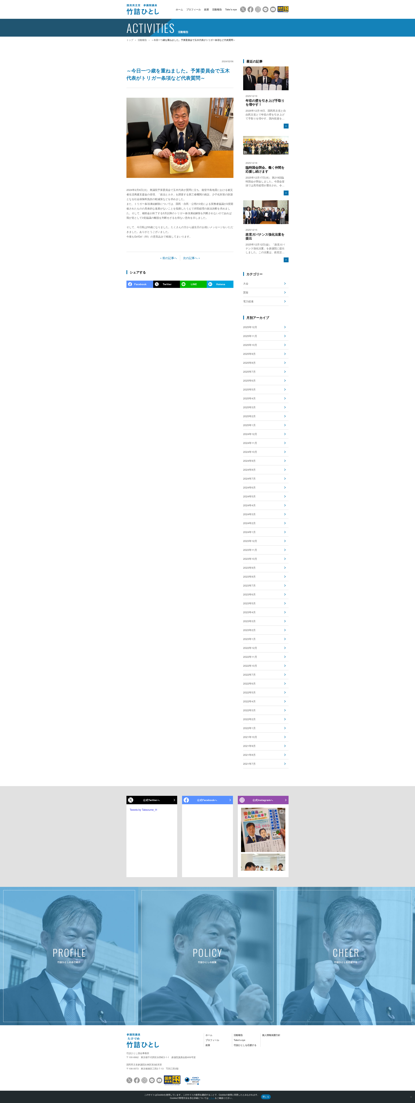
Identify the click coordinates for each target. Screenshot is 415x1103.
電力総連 (248, 301)
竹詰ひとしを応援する (245, 1045)
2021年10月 (250, 737)
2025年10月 (250, 345)
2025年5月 (249, 389)
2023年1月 (249, 639)
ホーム (179, 9)
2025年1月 (249, 425)
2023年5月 (249, 603)
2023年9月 (249, 567)
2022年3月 (249, 710)
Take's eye (231, 9)
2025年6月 (249, 380)
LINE (194, 284)
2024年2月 (249, 523)
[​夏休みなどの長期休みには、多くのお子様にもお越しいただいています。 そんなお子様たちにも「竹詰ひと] (263, 830)
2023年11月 (250, 550)
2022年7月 (249, 674)
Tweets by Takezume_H (143, 810)
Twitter (167, 284)
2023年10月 (250, 559)
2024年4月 (249, 505)
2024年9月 (249, 461)
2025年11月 (250, 336)
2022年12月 (250, 648)
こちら (211, 1098)
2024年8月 (249, 469)
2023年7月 (249, 585)
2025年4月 (249, 398)
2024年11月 (250, 443)
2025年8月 (249, 363)
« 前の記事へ (168, 258)
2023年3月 (249, 621)
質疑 (245, 292)
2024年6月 (249, 487)
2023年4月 (249, 612)
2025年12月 (250, 327)
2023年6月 (249, 594)
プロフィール (193, 9)
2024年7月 (249, 478)
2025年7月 (249, 371)
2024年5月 (249, 496)
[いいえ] (411, 1096)
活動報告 (217, 9)
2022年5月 (249, 692)
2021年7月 (249, 764)
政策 (206, 9)
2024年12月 (250, 434)
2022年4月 (249, 701)
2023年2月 (249, 630)
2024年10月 (250, 452)
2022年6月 (249, 683)
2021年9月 (249, 746)
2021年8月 (249, 755)
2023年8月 (249, 576)
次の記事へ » (191, 258)
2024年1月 (249, 532)
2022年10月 (250, 666)
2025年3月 (249, 407)
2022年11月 (250, 657)
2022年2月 (249, 719)
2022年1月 (249, 728)
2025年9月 (249, 354)
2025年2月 (249, 416)
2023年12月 (250, 541)
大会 (245, 283)
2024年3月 (249, 514)
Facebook (140, 284)
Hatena (220, 284)
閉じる (266, 1096)
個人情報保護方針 (271, 1035)
